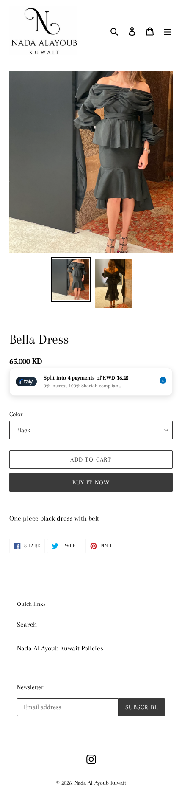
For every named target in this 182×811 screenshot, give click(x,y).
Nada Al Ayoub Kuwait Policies (60, 648)
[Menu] (167, 31)
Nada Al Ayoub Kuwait (100, 783)
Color (16, 414)
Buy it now (91, 482)
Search (27, 624)
